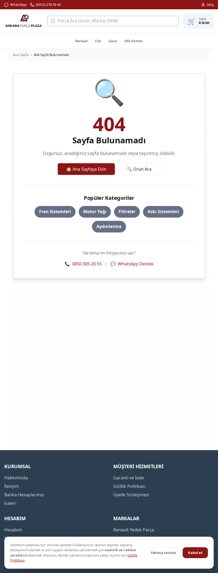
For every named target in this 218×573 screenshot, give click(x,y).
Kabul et (195, 552)
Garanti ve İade (128, 478)
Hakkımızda (16, 478)
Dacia (112, 40)
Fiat (98, 40)
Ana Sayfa (20, 54)
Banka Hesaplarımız (24, 495)
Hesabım (13, 530)
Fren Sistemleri (55, 211)
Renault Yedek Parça (133, 530)
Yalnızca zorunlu (163, 552)
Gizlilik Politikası (129, 486)
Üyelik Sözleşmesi (131, 495)
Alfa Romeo (133, 40)
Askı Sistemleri (163, 211)
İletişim (11, 486)
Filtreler (127, 211)
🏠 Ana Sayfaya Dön (86, 169)
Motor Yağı (94, 211)
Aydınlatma (109, 226)
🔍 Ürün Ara (139, 169)
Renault (81, 40)
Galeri (10, 503)
